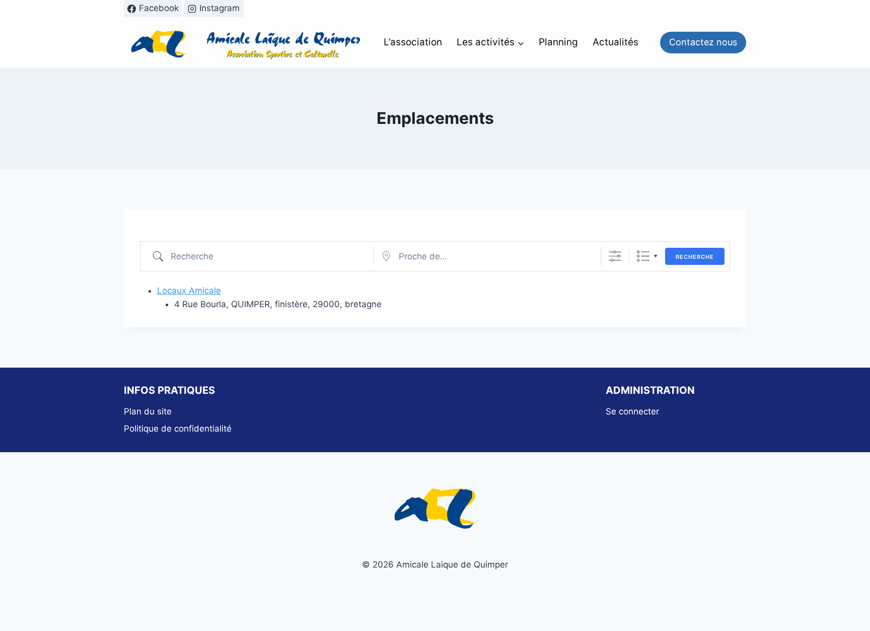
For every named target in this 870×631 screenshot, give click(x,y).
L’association (413, 42)
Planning (558, 42)
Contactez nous (703, 42)
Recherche (695, 256)
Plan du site (148, 411)
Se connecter (632, 411)
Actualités (615, 42)
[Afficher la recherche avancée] (615, 256)
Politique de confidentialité (178, 429)
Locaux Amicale (189, 291)
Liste (643, 256)
